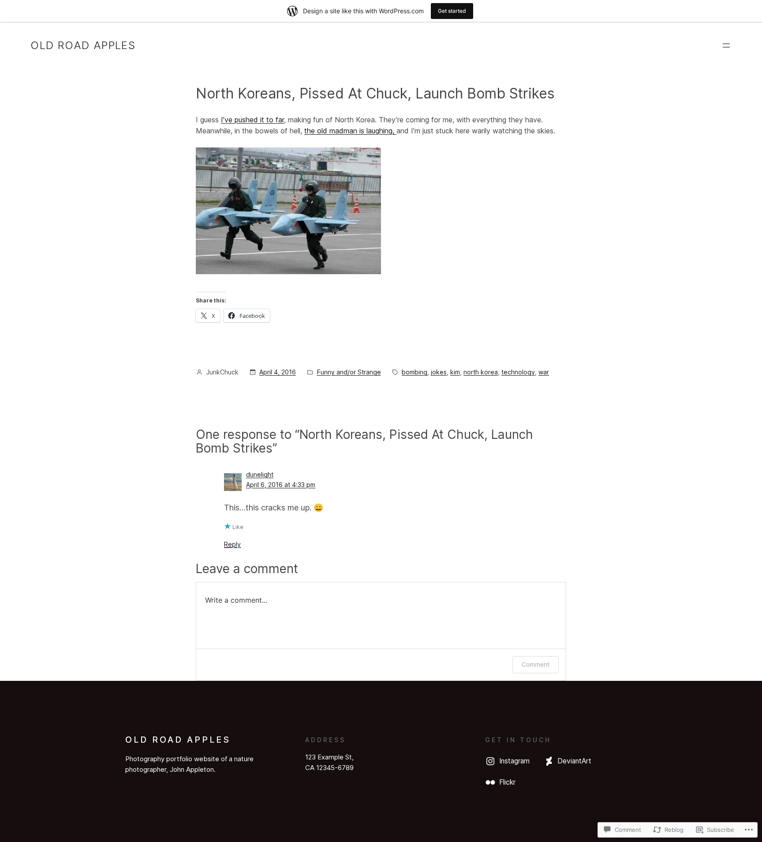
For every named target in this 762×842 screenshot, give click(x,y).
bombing (414, 372)
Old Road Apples (82, 45)
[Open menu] (726, 45)
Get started (452, 11)
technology (518, 372)
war (543, 372)
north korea (480, 372)
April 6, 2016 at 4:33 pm (280, 484)
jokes (439, 372)
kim (455, 372)
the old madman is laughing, (350, 130)
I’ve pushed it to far (252, 119)
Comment (535, 664)
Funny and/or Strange (349, 372)
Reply (232, 544)
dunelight (259, 474)
